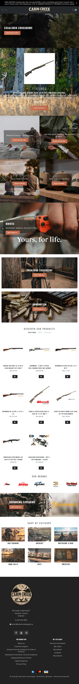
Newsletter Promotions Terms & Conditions (21, 655)
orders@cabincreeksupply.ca (22, 624)
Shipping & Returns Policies (21, 658)
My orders (57, 646)
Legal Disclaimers (21, 661)
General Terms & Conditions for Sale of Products (21, 650)
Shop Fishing (20, 183)
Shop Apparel (59, 183)
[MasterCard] (39, 671)
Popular (47, 332)
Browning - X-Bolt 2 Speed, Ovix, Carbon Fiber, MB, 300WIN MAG (39, 368)
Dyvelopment (64, 676)
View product (39, 108)
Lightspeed (48, 676)
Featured (32, 332)
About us (21, 643)
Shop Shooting (59, 141)
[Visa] (46, 671)
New (40, 332)
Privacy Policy (21, 664)
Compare (57, 652)
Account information (57, 643)
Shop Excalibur (12, 33)
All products (57, 656)
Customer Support (21, 646)
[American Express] (32, 671)
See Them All (13, 232)
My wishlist (58, 649)
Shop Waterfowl (19, 140)
